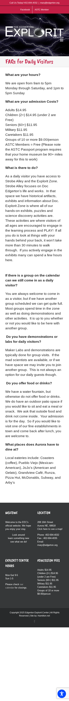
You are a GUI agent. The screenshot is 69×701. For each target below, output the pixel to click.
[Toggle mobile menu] (62, 40)
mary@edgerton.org (49, 3)
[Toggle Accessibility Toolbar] (61, 693)
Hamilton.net (44, 616)
